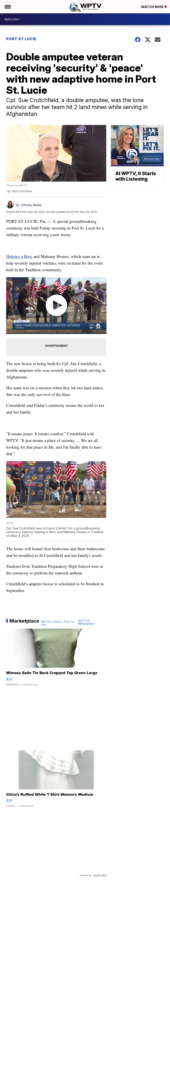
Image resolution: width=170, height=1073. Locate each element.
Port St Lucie (21, 39)
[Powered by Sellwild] (99, 875)
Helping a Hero (19, 256)
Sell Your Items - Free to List (57, 623)
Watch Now (152, 7)
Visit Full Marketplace (86, 622)
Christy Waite (31, 205)
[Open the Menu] (7, 6)
